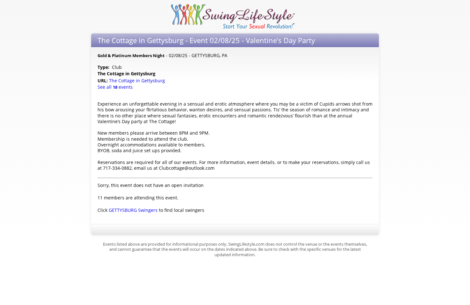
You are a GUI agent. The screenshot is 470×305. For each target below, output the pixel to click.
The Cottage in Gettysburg (137, 81)
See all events (115, 87)
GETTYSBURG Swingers (133, 210)
